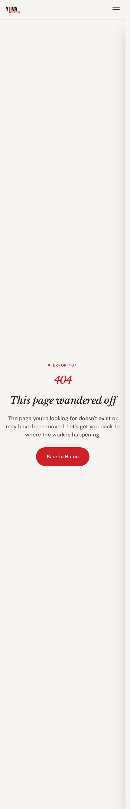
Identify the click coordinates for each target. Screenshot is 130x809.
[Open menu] (116, 9)
